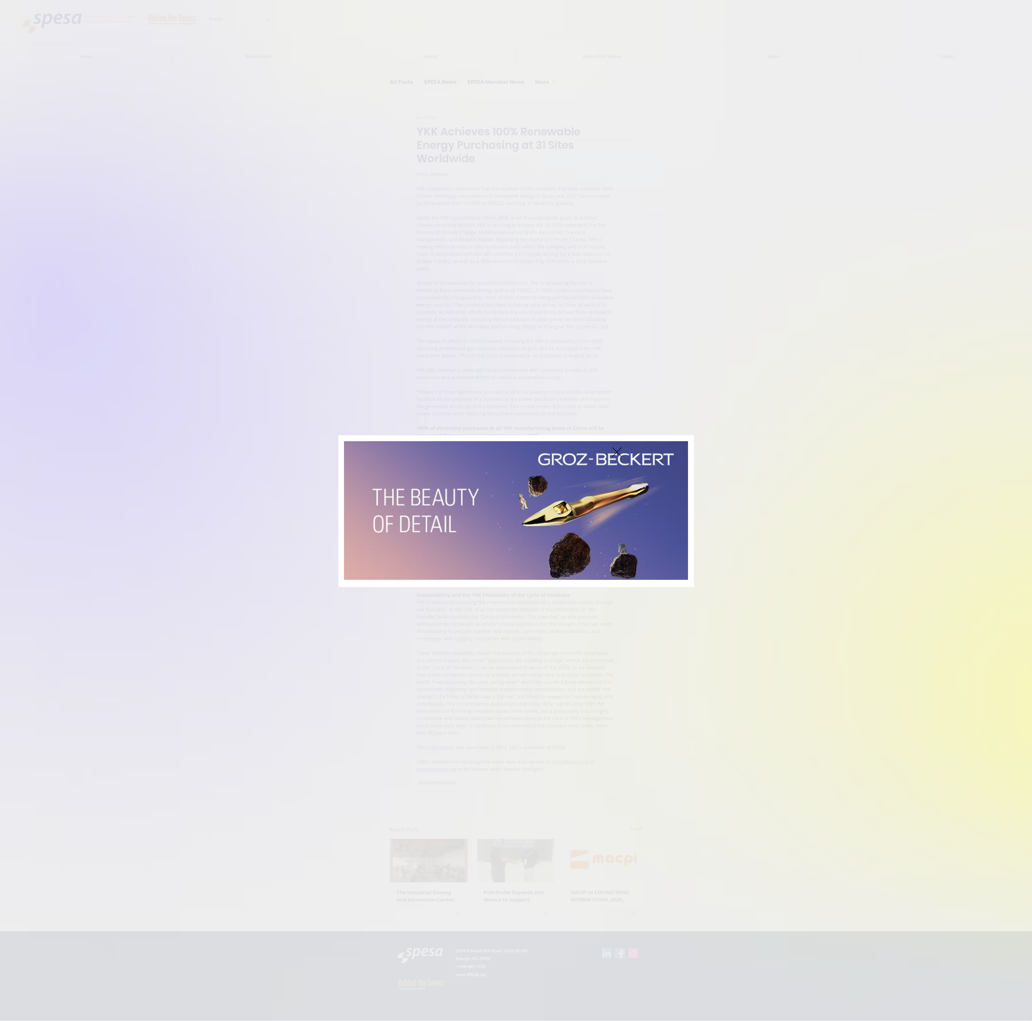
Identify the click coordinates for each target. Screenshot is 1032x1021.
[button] (617, 452)
